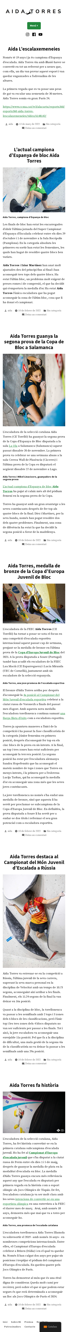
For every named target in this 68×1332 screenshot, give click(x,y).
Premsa (28, 1321)
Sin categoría (53, 124)
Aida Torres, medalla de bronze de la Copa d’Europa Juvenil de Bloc (34, 571)
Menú (35, 25)
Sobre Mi (16, 1321)
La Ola (13, 446)
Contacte (29, 1326)
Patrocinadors (12, 1326)
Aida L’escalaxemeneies (34, 49)
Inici (5, 1321)
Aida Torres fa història (34, 1085)
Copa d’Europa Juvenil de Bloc (39, 652)
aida (11, 124)
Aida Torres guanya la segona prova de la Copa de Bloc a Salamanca (34, 341)
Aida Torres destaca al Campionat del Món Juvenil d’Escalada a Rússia (34, 862)
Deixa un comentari (35, 128)
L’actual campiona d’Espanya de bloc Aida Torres (34, 155)
